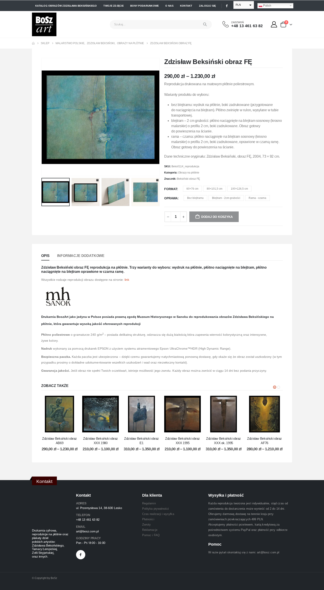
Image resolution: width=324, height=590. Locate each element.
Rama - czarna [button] (257, 198)
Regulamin (149, 503)
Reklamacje (149, 530)
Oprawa (171, 198)
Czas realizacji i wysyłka (158, 514)
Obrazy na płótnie (188, 172)
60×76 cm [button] (192, 188)
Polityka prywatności (155, 508)
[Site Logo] (44, 24)
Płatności (148, 519)
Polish (266, 5)
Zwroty (146, 524)
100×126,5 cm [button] (239, 188)
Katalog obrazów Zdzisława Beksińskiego (66, 5)
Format (170, 189)
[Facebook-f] (80, 554)
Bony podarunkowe (144, 5)
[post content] (59, 414)
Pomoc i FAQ (151, 535)
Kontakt (186, 5)
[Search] (205, 24)
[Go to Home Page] (33, 43)
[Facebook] (227, 6)
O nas (169, 5)
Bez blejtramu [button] (195, 198)
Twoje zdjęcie (113, 5)
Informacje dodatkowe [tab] (80, 256)
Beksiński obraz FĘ (188, 178)
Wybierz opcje (63, 428)
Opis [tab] (45, 256)
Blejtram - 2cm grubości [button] (226, 198)
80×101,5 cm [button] (214, 188)
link (127, 279)
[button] (42, 117)
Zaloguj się (207, 5)
